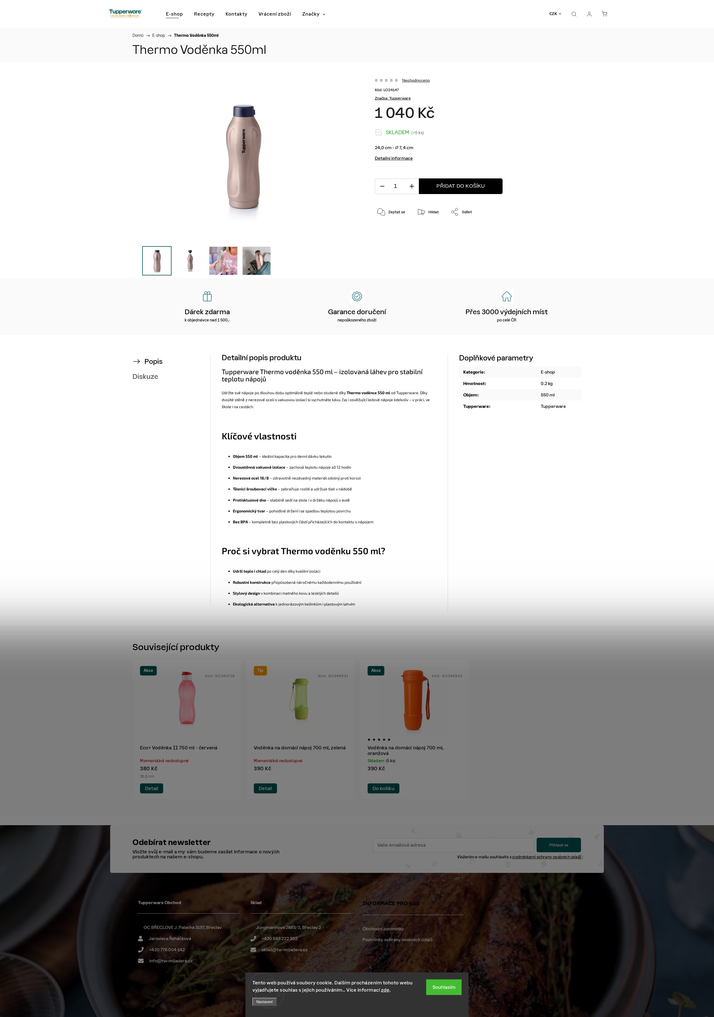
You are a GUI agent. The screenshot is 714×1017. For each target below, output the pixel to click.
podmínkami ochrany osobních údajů (546, 857)
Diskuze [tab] (145, 376)
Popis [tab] (153, 361)
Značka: (393, 98)
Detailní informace (394, 158)
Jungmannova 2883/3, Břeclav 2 (288, 927)
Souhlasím (444, 987)
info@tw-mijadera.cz (171, 960)
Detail (151, 788)
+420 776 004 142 (167, 949)
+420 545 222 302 (280, 938)
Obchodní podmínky (383, 928)
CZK (553, 14)
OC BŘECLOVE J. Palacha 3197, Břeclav (183, 927)
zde (385, 989)
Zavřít (554, 230)
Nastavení (264, 1002)
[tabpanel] (187, 729)
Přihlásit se (558, 845)
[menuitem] (174, 14)
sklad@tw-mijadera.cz (285, 949)
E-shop (548, 372)
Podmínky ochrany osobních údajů (397, 939)
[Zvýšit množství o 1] (412, 186)
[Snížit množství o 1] (382, 186)
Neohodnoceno (416, 80)
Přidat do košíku (460, 186)
